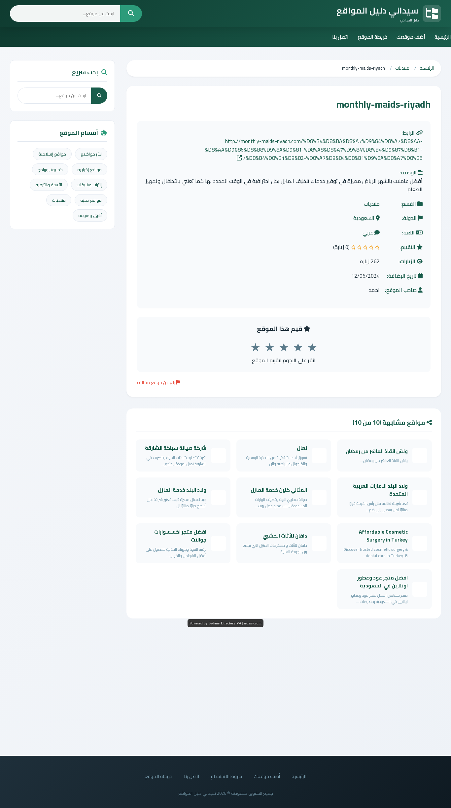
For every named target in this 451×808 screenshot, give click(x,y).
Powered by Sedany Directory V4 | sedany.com (225, 623)
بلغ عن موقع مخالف (156, 382)
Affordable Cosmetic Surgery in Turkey (383, 536)
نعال (302, 448)
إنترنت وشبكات (89, 185)
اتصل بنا (340, 37)
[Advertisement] (225, 690)
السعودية (364, 218)
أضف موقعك (411, 37)
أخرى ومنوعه (90, 215)
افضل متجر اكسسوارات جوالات (180, 536)
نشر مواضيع (91, 154)
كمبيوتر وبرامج (50, 169)
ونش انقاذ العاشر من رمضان (377, 451)
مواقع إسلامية (52, 154)
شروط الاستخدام (226, 776)
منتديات (372, 204)
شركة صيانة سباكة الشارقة (175, 448)
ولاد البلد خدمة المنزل (182, 490)
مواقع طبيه (91, 200)
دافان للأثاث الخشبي (284, 536)
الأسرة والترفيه (48, 185)
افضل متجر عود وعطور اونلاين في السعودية (382, 581)
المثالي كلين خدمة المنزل (279, 490)
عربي (368, 232)
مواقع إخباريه (89, 169)
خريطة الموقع (372, 37)
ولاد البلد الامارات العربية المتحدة (380, 490)
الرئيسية (442, 37)
